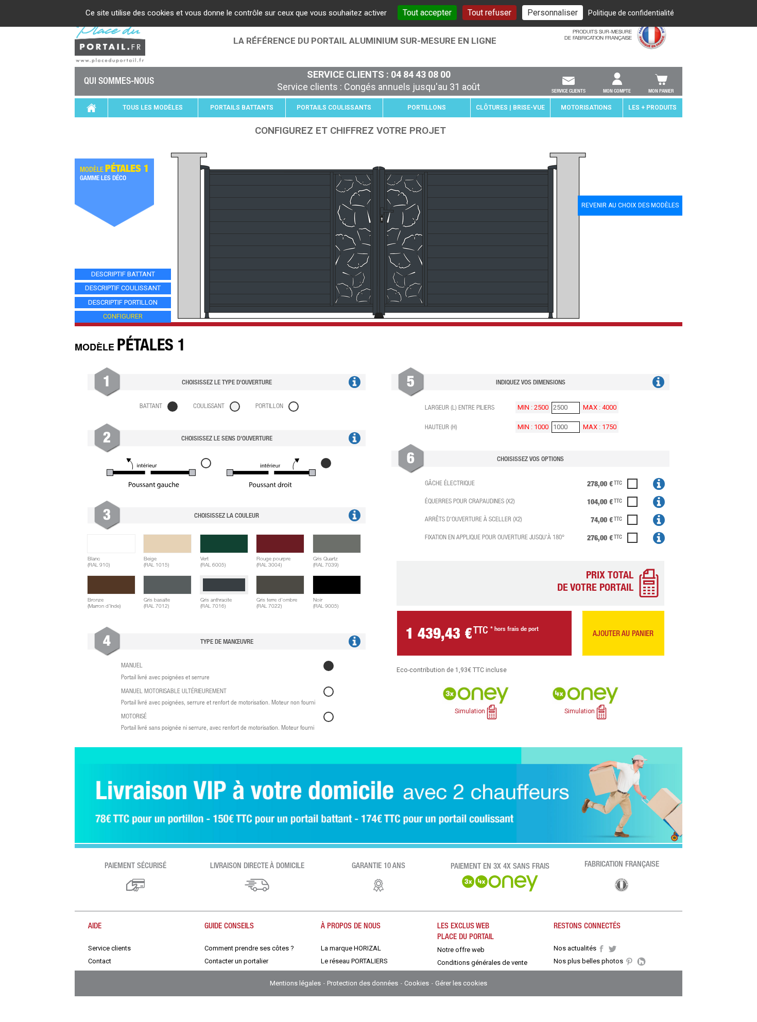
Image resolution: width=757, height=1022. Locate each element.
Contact (99, 961)
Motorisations (586, 107)
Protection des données (363, 983)
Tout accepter (427, 12)
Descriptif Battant (123, 274)
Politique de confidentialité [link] (631, 13)
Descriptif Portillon (123, 302)
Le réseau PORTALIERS (354, 961)
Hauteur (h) (441, 427)
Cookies (417, 983)
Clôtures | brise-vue (510, 107)
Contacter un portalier (236, 961)
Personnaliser (552, 12)
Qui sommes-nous (119, 80)
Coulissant (209, 406)
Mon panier (661, 90)
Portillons (426, 107)
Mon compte (617, 90)
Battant (151, 406)
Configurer (123, 316)
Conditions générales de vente (482, 962)
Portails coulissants (334, 107)
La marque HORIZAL (351, 948)
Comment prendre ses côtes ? (249, 948)
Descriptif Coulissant (123, 288)
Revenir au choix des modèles (630, 205)
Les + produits (652, 107)
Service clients (569, 90)
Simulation (471, 711)
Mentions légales (296, 983)
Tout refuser (489, 12)
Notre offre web (461, 950)
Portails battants (241, 107)
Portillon (269, 406)
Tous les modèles (153, 107)
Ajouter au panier (623, 633)
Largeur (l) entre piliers (459, 407)
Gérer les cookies (461, 983)
